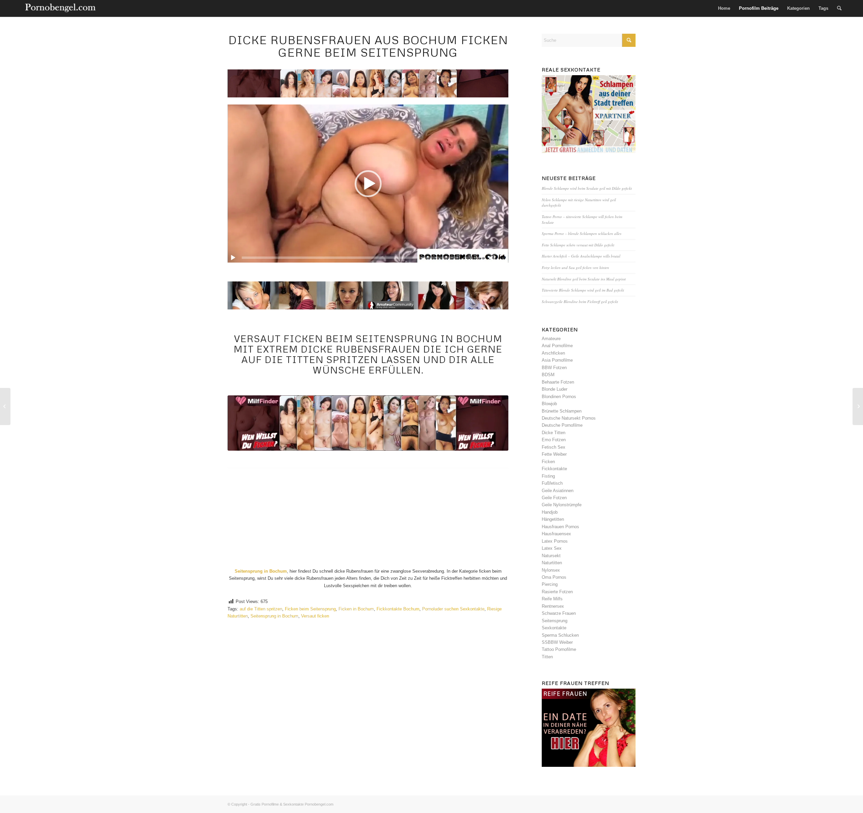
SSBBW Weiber (557, 642)
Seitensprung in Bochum (274, 616)
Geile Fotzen (554, 497)
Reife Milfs (552, 598)
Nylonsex (551, 570)
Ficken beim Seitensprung (310, 608)
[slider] (350, 258)
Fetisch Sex (553, 447)
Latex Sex (552, 548)
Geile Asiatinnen (557, 490)
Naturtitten (552, 562)
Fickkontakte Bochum (398, 608)
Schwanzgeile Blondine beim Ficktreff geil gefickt (580, 301)
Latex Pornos (555, 541)
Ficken (548, 461)
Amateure (551, 338)
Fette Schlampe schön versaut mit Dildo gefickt (578, 244)
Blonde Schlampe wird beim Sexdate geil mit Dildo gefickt (587, 188)
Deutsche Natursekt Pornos (569, 418)
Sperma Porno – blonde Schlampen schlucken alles (581, 233)
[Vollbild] (503, 257)
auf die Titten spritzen (261, 608)
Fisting (548, 476)
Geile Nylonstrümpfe (562, 504)
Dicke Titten (553, 432)
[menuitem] (724, 8)
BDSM (548, 374)
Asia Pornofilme (557, 360)
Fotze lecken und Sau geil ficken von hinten (575, 267)
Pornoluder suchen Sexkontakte (453, 608)
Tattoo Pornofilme (559, 649)
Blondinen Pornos (559, 396)
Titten (547, 656)
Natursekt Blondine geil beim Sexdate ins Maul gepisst (584, 278)
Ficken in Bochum (356, 608)
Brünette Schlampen (562, 411)
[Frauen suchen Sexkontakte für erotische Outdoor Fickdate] (858, 406)
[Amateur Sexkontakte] (61, 8)
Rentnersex (553, 606)
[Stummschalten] (492, 257)
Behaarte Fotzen (558, 382)
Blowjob (549, 403)
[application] (368, 183)
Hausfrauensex (556, 533)
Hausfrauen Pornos (560, 526)
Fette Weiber (554, 454)
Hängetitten (553, 519)
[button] (368, 183)
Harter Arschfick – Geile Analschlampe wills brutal (581, 256)
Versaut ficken (315, 616)
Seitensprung (554, 620)
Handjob (550, 512)
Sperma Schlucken (560, 635)
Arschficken (553, 353)
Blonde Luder (554, 389)
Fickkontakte (554, 468)
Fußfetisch (552, 483)
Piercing (550, 584)
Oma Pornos (554, 577)
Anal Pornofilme (557, 345)
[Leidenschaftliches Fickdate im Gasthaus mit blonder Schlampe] (5, 406)
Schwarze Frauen (559, 613)
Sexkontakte (554, 627)
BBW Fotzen (554, 367)
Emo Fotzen (554, 439)
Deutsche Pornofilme (562, 425)
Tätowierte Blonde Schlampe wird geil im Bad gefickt (583, 290)
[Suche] (839, 8)
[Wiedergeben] (233, 257)
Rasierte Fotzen (557, 591)
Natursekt (551, 555)
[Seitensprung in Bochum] (368, 423)
